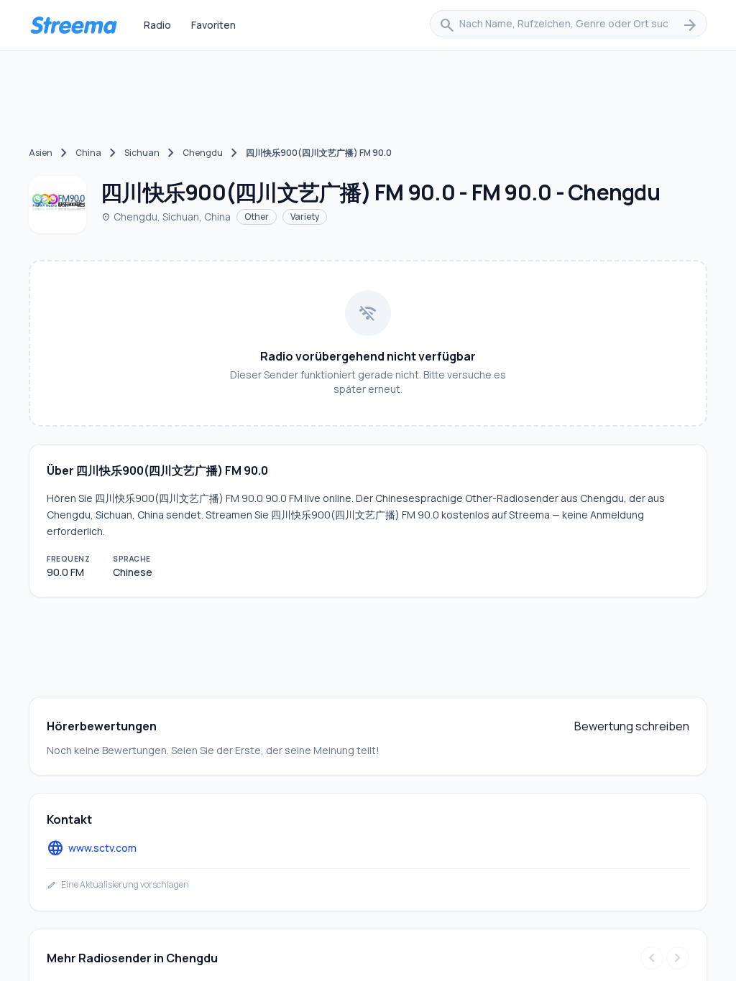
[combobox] (568, 25)
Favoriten (213, 25)
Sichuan (142, 153)
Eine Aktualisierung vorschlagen (118, 885)
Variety (304, 216)
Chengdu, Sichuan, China (166, 216)
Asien (40, 153)
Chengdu (203, 153)
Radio (157, 25)
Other (256, 216)
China (88, 153)
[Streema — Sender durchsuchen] (73, 25)
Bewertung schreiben (631, 726)
